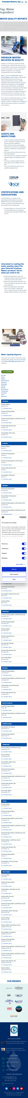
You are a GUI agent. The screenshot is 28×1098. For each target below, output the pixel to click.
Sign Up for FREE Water (12, 1062)
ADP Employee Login (11, 1070)
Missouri (3, 386)
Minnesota (4, 382)
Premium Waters (5, 77)
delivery (23, 101)
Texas (2, 394)
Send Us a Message (11, 1058)
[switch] (24, 548)
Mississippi (4, 384)
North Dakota (4, 389)
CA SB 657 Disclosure (17, 1093)
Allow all (14, 569)
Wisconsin (4, 396)
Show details (19, 564)
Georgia (3, 375)
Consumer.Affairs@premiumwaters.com (13, 361)
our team (23, 359)
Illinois (3, 377)
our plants (21, 84)
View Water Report (7, 408)
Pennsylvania (4, 391)
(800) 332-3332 (9, 1083)
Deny (14, 579)
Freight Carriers (10, 1066)
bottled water (15, 75)
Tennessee (4, 393)
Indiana (3, 379)
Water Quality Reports (13, 18)
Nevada (3, 387)
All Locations (7, 372)
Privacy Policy (9, 1093)
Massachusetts (5, 380)
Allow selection (14, 574)
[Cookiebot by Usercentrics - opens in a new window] (19, 517)
